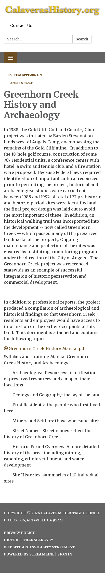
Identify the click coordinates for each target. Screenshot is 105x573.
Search (82, 39)
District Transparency (28, 540)
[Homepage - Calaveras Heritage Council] (52, 10)
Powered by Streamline (29, 554)
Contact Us (21, 25)
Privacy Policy (19, 533)
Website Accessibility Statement (39, 547)
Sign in (64, 554)
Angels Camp (21, 83)
